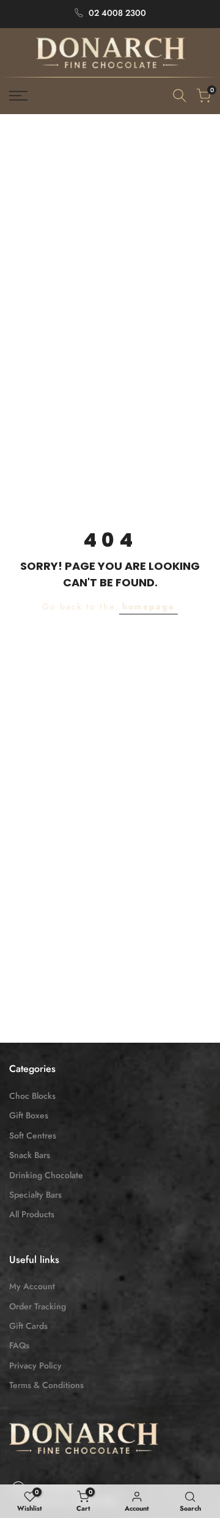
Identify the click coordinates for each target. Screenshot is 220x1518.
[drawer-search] (179, 95)
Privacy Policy (35, 1365)
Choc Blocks (32, 1096)
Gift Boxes (28, 1115)
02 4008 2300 (117, 13)
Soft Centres (32, 1135)
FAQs (19, 1345)
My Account (32, 1286)
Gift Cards (28, 1326)
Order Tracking (37, 1306)
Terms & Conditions (46, 1385)
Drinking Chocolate (46, 1175)
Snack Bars (29, 1155)
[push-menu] (18, 96)
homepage (148, 606)
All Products (31, 1214)
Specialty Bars (35, 1195)
